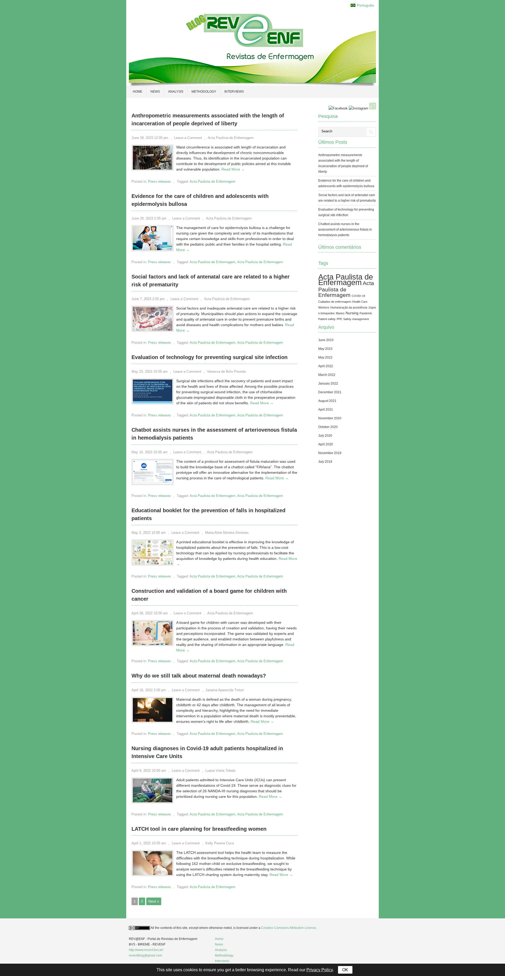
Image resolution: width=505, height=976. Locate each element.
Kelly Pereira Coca (219, 843)
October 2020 (328, 427)
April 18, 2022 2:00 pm (149, 690)
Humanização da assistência (348, 307)
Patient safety (327, 319)
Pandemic (366, 313)
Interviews (234, 91)
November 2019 (329, 453)
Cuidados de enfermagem (334, 301)
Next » (153, 901)
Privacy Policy (319, 970)
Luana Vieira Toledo (220, 771)
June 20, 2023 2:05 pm (149, 218)
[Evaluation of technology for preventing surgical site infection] (152, 402)
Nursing (352, 313)
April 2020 (325, 444)
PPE (339, 319)
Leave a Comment (188, 138)
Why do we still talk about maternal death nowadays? (199, 676)
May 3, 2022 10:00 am (149, 533)
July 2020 (325, 435)
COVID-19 (358, 295)
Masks (340, 313)
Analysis (175, 91)
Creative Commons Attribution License (288, 928)
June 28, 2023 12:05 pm (150, 138)
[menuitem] (362, 5)
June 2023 (326, 340)
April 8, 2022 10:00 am (149, 771)
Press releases (159, 181)
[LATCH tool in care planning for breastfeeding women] (152, 874)
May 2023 (325, 349)
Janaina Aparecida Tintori (224, 690)
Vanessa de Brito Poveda (226, 372)
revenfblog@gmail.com (145, 955)
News (155, 91)
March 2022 (326, 375)
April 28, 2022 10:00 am (150, 613)
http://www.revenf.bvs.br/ (146, 950)
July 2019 (325, 462)
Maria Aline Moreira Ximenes (227, 533)
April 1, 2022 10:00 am (149, 843)
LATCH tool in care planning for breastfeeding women (199, 829)
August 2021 (327, 401)
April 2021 (325, 409)
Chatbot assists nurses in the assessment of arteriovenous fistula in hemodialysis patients (345, 229)
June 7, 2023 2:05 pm (148, 299)
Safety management (356, 319)
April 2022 (325, 366)
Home (219, 939)
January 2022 (328, 383)
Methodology (203, 91)
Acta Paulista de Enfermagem (231, 138)
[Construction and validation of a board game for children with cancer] (152, 643)
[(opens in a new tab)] (152, 482)
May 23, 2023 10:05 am (150, 372)
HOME (137, 91)
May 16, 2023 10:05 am (150, 452)
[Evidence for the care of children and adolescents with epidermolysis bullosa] (152, 249)
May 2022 (325, 357)
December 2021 (329, 392)
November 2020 (329, 418)
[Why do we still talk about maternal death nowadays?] (152, 720)
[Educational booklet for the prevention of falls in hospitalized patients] (152, 563)
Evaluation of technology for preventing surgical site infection (209, 357)
